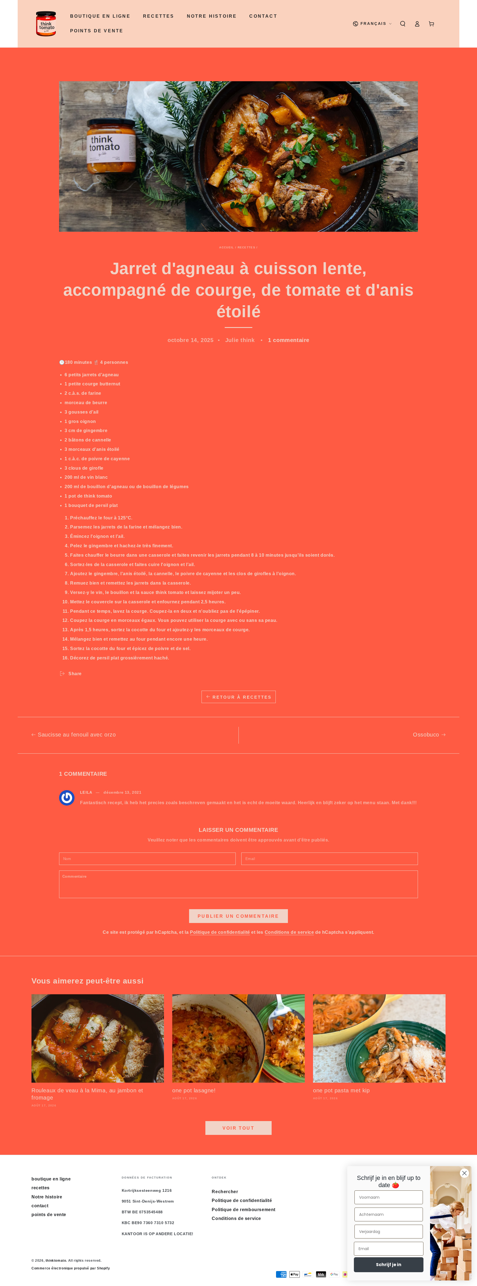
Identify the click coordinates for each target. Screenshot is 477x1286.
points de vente (48, 1214)
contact (39, 1205)
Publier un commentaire (238, 916)
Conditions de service (289, 932)
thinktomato (56, 1261)
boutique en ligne (51, 1179)
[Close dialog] (464, 1173)
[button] (403, 24)
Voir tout (238, 1128)
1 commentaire (288, 340)
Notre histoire (46, 1197)
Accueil (226, 247)
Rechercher (225, 1191)
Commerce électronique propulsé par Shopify (70, 1268)
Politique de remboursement (243, 1209)
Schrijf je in (388, 1264)
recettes (246, 247)
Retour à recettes (242, 697)
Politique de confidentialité (220, 932)
